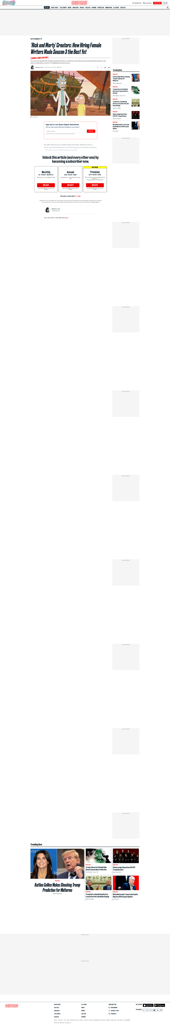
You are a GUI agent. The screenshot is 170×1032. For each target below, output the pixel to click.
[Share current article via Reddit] (108, 67)
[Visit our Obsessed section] (14, 3)
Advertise (72, 1020)
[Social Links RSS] (157, 1010)
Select (46, 185)
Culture (83, 1014)
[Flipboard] (161, 1010)
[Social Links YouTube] (154, 1010)
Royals (82, 7)
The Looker (63, 7)
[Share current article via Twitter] (101, 67)
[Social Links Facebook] (143, 1010)
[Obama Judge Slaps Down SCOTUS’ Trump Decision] (136, 118)
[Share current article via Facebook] (97, 67)
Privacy (81, 1020)
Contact (60, 1020)
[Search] (168, 7)
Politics (87, 7)
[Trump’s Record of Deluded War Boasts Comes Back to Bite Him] (136, 93)
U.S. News (116, 7)
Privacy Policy (72, 133)
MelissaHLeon (56, 210)
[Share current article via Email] (105, 67)
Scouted (123, 7)
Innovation (108, 7)
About (55, 1020)
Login (79, 196)
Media (69, 7)
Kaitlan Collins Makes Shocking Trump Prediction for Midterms (57, 887)
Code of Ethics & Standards (91, 1020)
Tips (65, 1020)
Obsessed (76, 7)
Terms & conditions (111, 1020)
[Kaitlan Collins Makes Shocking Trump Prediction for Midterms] (136, 81)
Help (77, 1020)
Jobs (68, 1020)
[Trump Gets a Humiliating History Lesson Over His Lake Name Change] (136, 106)
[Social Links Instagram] (150, 1010)
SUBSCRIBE (157, 3)
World (83, 1010)
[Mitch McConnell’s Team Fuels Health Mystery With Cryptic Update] (136, 129)
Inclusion (102, 1020)
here (67, 217)
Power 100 (100, 7)
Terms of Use (64, 133)
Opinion (94, 7)
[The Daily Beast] (79, 3)
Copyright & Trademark (123, 1020)
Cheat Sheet (55, 7)
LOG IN (165, 3)
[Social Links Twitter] (147, 1010)
